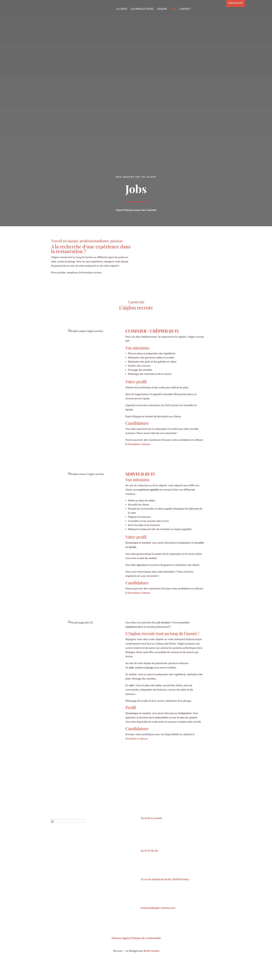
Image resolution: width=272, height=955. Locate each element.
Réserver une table (66, 811)
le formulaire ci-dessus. (137, 444)
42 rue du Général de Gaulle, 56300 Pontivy (165, 879)
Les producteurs (142, 8)
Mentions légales (121, 938)
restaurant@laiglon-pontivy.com (158, 907)
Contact (184, 8)
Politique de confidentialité (146, 938)
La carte (121, 8)
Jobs (173, 8)
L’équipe (162, 8)
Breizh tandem (151, 950)
